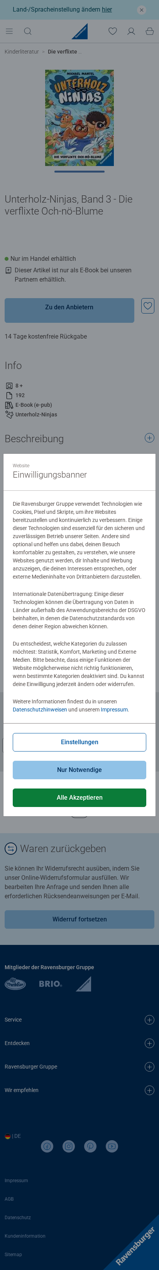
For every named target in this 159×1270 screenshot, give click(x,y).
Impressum (114, 709)
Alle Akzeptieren (80, 797)
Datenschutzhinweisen (40, 709)
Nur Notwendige (79, 769)
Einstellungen (79, 742)
